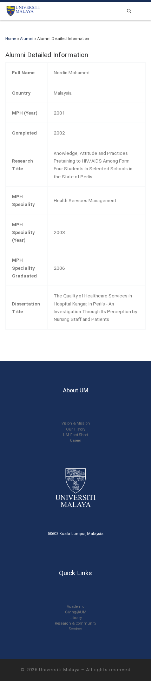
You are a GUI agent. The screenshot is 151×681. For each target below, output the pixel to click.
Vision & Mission (75, 423)
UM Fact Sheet (75, 435)
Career (75, 440)
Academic (76, 606)
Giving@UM (75, 612)
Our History (75, 429)
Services (76, 629)
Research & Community (75, 623)
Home (10, 38)
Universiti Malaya (59, 669)
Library (76, 617)
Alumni (26, 38)
